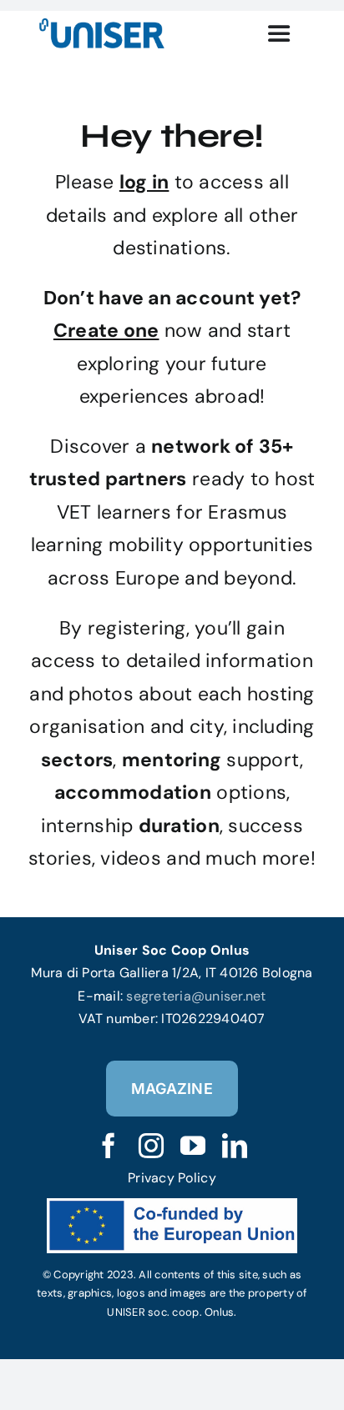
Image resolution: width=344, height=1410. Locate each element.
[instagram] (151, 1145)
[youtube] (192, 1145)
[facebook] (108, 1145)
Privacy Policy (172, 1178)
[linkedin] (234, 1145)
